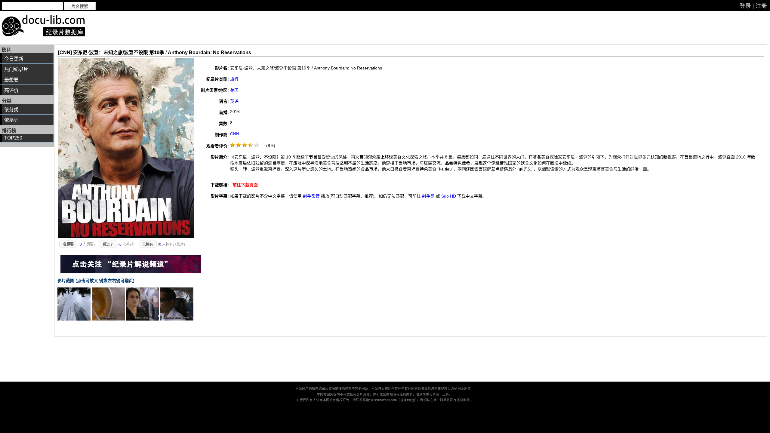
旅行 (234, 79)
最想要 (11, 79)
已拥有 (147, 244)
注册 (761, 6)
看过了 (108, 244)
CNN (234, 133)
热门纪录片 (16, 69)
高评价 (11, 90)
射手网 (428, 196)
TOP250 (13, 137)
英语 (234, 101)
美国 (234, 90)
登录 (745, 6)
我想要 (68, 244)
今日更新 (13, 58)
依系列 (11, 120)
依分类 (11, 109)
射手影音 (311, 196)
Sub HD (448, 196)
